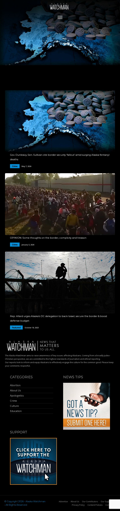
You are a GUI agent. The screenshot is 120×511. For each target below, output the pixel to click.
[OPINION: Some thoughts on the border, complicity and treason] (60, 234)
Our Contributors (90, 501)
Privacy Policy (78, 505)
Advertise (63, 501)
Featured (16, 327)
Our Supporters (108, 501)
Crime (15, 166)
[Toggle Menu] (60, 17)
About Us (75, 501)
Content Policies (95, 505)
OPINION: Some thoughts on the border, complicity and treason (48, 237)
